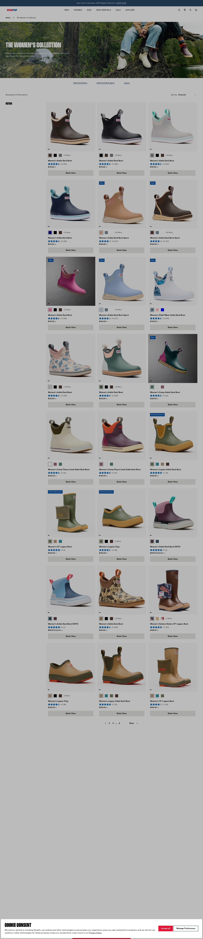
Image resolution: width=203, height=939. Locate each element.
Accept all (165, 928)
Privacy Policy (95, 933)
